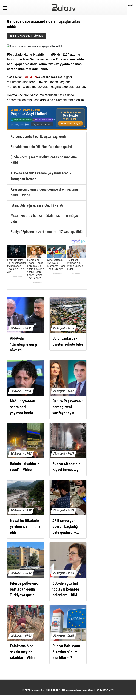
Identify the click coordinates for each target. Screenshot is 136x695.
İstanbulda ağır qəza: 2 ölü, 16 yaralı (37, 206)
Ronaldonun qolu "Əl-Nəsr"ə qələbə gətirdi (42, 147)
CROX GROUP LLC (55, 690)
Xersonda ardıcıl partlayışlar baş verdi (38, 137)
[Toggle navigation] (5, 7)
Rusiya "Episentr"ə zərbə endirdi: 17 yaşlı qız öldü (47, 232)
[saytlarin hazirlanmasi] (47, 118)
